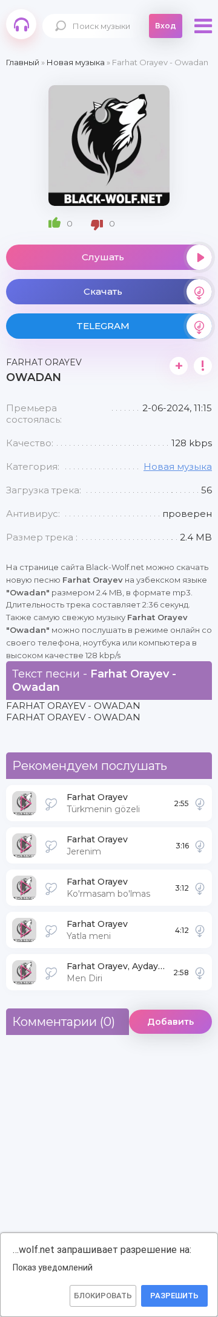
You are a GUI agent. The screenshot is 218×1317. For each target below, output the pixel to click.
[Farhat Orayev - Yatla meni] (200, 930)
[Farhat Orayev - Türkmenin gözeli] (200, 803)
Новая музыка (178, 466)
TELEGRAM (103, 326)
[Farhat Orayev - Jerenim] (200, 845)
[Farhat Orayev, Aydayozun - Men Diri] (200, 972)
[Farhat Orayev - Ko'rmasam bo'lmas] (200, 888)
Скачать (103, 291)
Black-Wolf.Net (21, 24)
